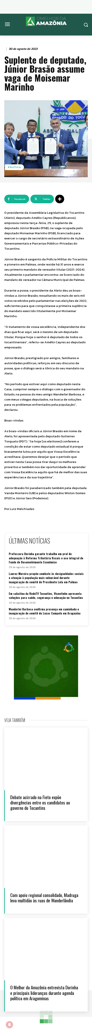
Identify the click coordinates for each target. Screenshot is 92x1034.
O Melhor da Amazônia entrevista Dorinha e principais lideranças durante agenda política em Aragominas (44, 992)
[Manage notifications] (9, 1024)
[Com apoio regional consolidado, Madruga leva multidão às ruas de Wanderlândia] (46, 856)
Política (14, 167)
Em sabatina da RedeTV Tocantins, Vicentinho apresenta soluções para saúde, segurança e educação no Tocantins (46, 595)
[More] (59, 199)
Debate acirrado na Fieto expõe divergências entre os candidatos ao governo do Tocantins (40, 802)
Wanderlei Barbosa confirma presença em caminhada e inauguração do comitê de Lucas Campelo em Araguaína (44, 611)
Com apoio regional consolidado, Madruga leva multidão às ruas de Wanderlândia (44, 898)
